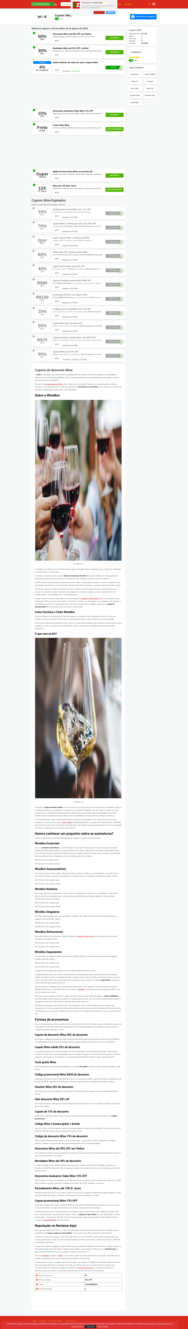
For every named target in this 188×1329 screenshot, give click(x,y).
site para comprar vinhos (54, 384)
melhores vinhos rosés (85, 936)
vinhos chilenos (67, 822)
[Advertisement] (78, 92)
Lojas (119, 4)
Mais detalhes (103, 1326)
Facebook (45, 1256)
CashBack (127, 4)
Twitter (60, 1256)
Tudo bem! (90, 1327)
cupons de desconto (85, 1268)
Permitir (110, 12)
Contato (34, 1321)
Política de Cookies (56, 1321)
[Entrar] (154, 4)
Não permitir (99, 12)
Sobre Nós (43, 1321)
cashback (81, 989)
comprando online (50, 1220)
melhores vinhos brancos (90, 598)
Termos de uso (70, 1321)
